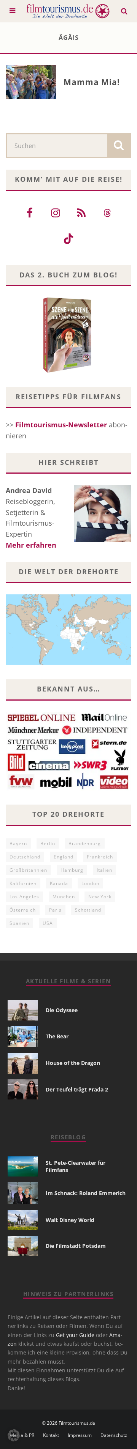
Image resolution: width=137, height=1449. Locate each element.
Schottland (88, 910)
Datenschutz (113, 1435)
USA (48, 923)
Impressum (80, 1435)
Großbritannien (28, 870)
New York (100, 896)
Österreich (23, 910)
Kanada (59, 883)
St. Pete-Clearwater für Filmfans (75, 1166)
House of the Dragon (73, 1062)
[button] (13, 1435)
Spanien (19, 923)
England (63, 857)
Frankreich (100, 857)
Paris (55, 910)
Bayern (18, 843)
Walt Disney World (70, 1220)
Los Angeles (24, 896)
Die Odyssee (62, 1010)
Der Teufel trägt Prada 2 (77, 1089)
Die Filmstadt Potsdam (76, 1245)
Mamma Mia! (92, 82)
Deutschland (25, 857)
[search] (118, 145)
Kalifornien (23, 883)
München (64, 896)
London (90, 883)
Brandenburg (84, 843)
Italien (104, 870)
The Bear (57, 1036)
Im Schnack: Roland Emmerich (86, 1193)
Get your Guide (75, 1335)
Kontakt (51, 1435)
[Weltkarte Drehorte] (68, 662)
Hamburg (72, 870)
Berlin (47, 843)
